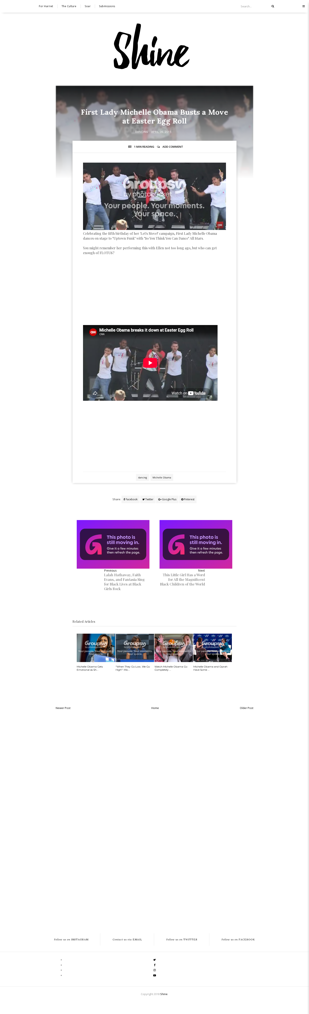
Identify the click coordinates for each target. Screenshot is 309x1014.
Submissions (107, 6)
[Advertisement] (154, 294)
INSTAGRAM (71, 939)
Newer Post (63, 708)
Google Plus (168, 499)
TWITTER (181, 939)
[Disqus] (154, 765)
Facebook (131, 499)
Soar (88, 6)
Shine (164, 994)
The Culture (69, 6)
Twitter (149, 499)
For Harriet (46, 6)
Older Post (246, 708)
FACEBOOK (238, 939)
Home (155, 708)
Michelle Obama (162, 477)
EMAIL (127, 939)
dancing (141, 132)
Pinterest (188, 499)
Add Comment (172, 147)
